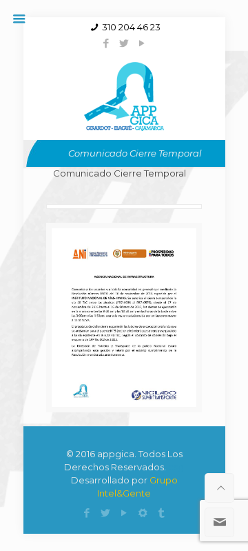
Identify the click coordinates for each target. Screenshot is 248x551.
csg (176, 466)
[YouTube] (142, 43)
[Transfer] (161, 512)
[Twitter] (124, 43)
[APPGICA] (124, 95)
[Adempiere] (143, 512)
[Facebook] (106, 43)
